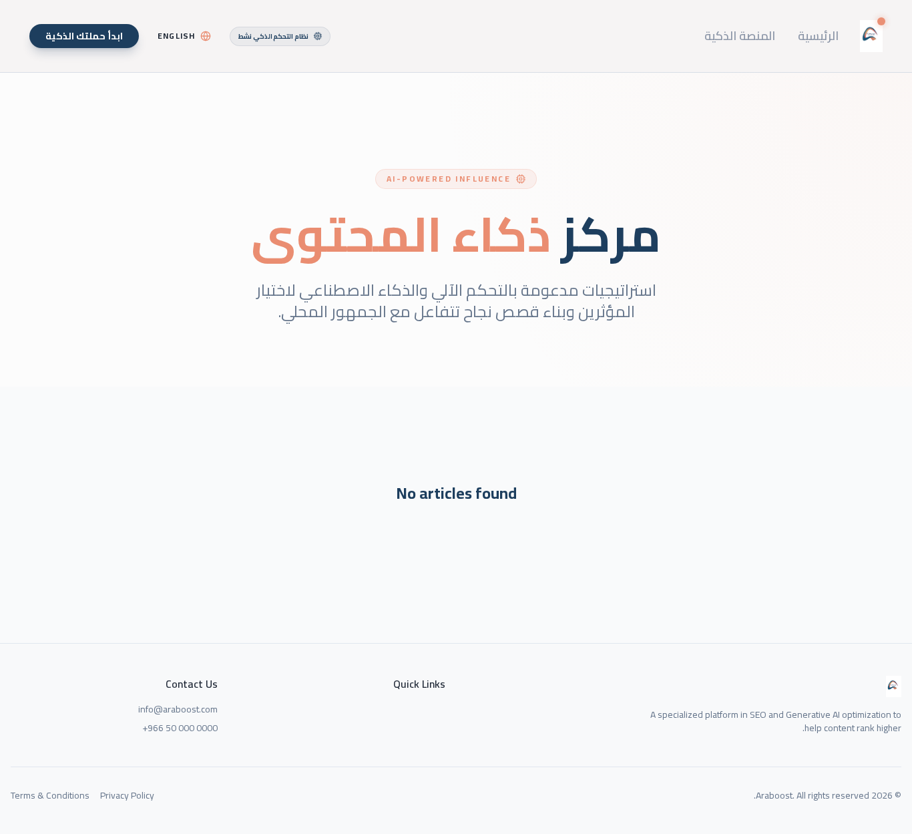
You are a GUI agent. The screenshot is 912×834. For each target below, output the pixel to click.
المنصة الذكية (739, 36)
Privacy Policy (127, 795)
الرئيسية (818, 36)
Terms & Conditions (50, 795)
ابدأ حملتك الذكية (84, 36)
